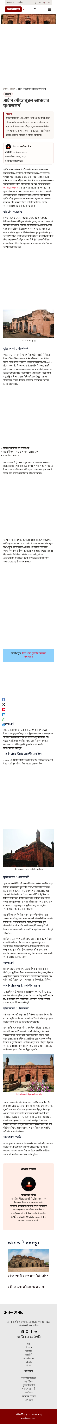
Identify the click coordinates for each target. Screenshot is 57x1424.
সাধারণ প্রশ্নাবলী (29, 1389)
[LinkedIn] (40, 2)
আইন (28, 1344)
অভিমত (28, 1351)
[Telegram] (3, 725)
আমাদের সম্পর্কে (29, 1396)
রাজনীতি (28, 1355)
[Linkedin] (3, 714)
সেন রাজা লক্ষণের (11, 188)
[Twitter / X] (3, 704)
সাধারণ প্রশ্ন (10, 2)
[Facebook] (35, 2)
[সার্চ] (35, 9)
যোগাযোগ (29, 1400)
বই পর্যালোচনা (28, 1358)
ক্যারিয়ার (29, 1393)
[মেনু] (49, 9)
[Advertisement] (28, 54)
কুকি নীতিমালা (29, 1385)
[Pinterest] (3, 709)
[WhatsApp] (3, 720)
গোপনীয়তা (28, 1382)
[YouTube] (49, 2)
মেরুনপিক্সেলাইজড (28, 1418)
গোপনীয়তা (20, 2)
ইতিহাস (12, 89)
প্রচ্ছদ (5, 89)
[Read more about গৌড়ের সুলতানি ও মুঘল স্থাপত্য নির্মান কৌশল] (28, 1260)
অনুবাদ (29, 1362)
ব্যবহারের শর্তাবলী (28, 1378)
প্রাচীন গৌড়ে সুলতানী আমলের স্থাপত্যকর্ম (33, 655)
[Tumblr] (44, 2)
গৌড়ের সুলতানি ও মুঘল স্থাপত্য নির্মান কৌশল (28, 1276)
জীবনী (28, 1366)
